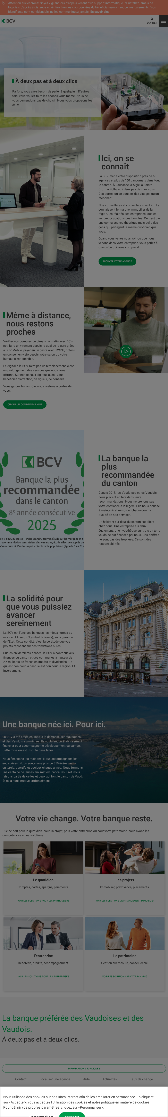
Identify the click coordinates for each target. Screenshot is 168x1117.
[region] (84, 1101)
